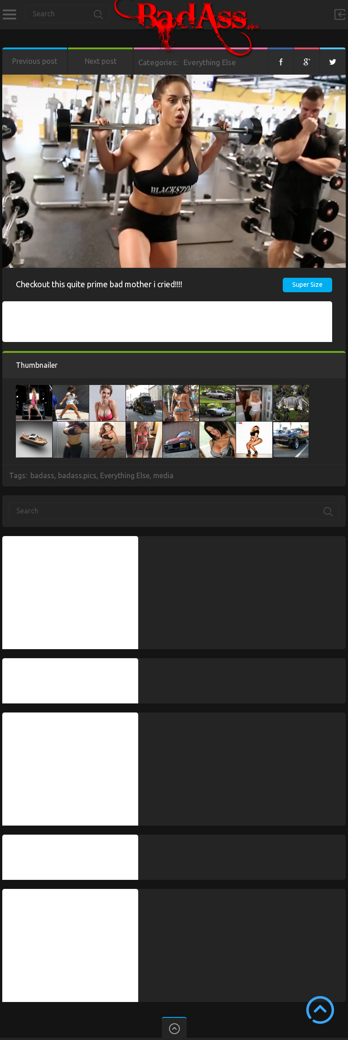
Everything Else (210, 62)
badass (42, 475)
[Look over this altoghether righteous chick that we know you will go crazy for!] (71, 426)
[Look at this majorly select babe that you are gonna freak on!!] (254, 426)
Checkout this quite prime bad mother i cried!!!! (99, 284)
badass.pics (77, 475)
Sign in (340, 14)
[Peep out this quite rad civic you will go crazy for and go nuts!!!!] (181, 426)
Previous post (34, 61)
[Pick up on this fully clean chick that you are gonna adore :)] (34, 389)
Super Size (307, 284)
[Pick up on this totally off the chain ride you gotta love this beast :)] (291, 426)
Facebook (281, 61)
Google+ (306, 61)
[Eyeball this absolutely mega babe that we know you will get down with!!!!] (217, 426)
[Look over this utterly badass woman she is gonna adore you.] (107, 426)
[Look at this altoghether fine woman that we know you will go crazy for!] (254, 389)
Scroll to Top (320, 1010)
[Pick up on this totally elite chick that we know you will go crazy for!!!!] (181, 389)
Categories (9, 14)
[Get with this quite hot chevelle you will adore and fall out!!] (217, 389)
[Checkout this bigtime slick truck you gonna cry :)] (144, 389)
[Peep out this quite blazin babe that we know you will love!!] (71, 389)
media (163, 475)
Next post (100, 61)
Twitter (332, 61)
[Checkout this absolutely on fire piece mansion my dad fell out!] (291, 389)
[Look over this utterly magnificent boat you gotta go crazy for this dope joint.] (34, 426)
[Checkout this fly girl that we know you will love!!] (107, 389)
